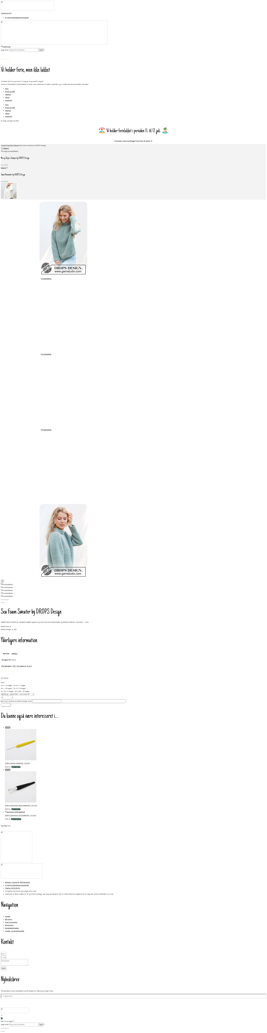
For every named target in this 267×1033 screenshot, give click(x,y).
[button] (8, 674)
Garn (7, 89)
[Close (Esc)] (2, 599)
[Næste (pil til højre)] (4, 602)
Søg (41, 50)
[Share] (4, 599)
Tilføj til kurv (6, 705)
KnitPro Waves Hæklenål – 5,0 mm (17, 763)
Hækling (14, 654)
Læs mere (17, 767)
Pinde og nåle (10, 92)
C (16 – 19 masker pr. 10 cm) (22, 666)
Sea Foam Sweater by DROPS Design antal (16, 701)
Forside (3, 145)
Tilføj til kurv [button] (17, 819)
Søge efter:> (5, 50)
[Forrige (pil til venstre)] (2, 602)
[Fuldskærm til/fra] (4, 1028)
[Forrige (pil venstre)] (2, 1031)
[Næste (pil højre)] (4, 1031)
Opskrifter (8, 100)
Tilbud (7, 97)
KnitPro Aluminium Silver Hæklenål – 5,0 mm (21, 805)
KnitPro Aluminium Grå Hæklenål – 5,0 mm (20, 815)
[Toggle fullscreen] (6, 599)
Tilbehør (8, 95)
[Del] (6, 1028)
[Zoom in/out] (8, 599)
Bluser (17, 145)
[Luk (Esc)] (8, 1028)
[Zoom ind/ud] (2, 1028)
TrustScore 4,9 (6, 13)
